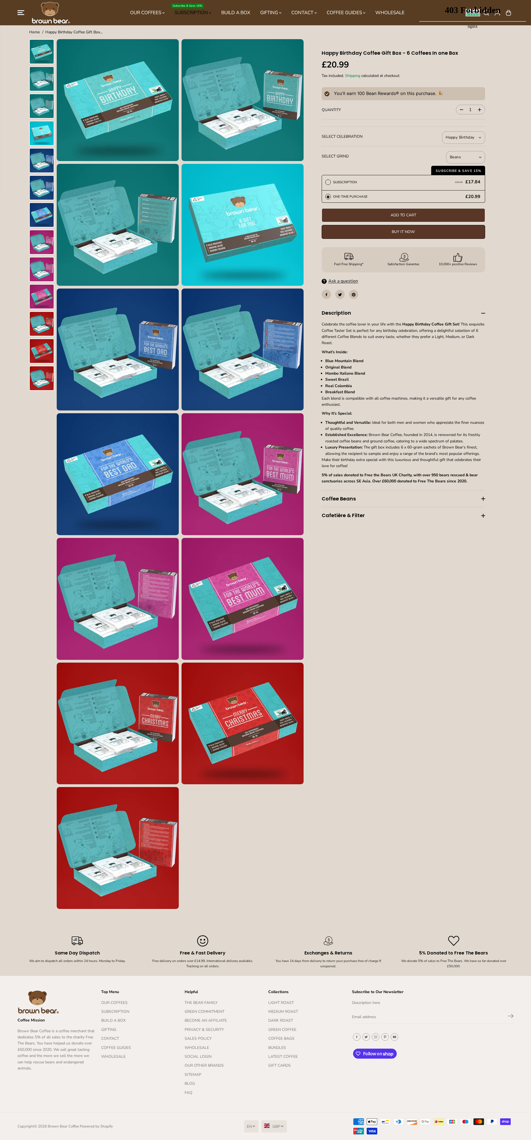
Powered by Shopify (96, 1126)
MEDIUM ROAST (283, 1011)
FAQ (188, 1092)
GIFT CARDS (279, 1065)
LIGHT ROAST (281, 1002)
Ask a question (343, 281)
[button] (21, 13)
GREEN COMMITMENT (204, 1011)
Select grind (335, 156)
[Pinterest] (353, 294)
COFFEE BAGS (281, 1038)
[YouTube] (394, 1037)
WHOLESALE (390, 12)
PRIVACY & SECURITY (204, 1029)
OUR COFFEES (146, 12)
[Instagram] (375, 1037)
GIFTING (269, 12)
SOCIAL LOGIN (198, 1056)
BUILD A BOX (235, 12)
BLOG (190, 1083)
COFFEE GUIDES (345, 12)
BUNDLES (277, 1047)
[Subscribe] (510, 1017)
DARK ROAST (280, 1020)
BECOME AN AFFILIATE (206, 1020)
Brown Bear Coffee (63, 1126)
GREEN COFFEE (282, 1029)
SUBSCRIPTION (191, 10)
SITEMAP (193, 1074)
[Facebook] (326, 294)
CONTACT (302, 12)
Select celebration (342, 136)
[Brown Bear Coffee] (50, 12)
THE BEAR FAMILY (201, 1002)
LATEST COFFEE (283, 1056)
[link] (57, 1002)
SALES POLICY (198, 1038)
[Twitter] (340, 294)
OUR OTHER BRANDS (204, 1065)
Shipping (352, 76)
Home (34, 32)
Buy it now (403, 232)
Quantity (331, 110)
